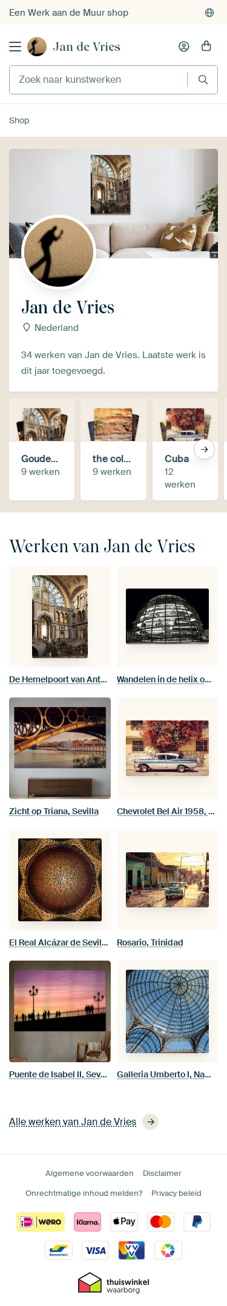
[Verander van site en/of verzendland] (209, 12)
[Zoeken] (203, 79)
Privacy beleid (176, 1193)
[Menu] (15, 47)
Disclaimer (162, 1173)
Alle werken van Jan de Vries (72, 1121)
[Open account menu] (184, 46)
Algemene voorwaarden (89, 1173)
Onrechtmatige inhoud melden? (83, 1193)
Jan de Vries (86, 46)
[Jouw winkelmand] (206, 46)
